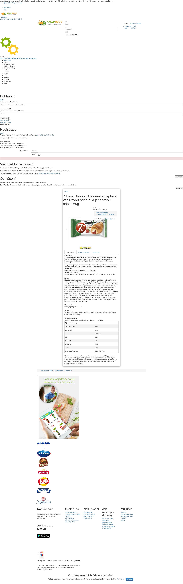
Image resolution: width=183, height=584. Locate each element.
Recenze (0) (96, 252)
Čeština (138, 23)
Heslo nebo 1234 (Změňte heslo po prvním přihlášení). (12, 110)
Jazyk (126, 23)
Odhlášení (18, 19)
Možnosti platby (107, 522)
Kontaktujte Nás (70, 522)
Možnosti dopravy (107, 524)
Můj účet (123, 512)
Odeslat (34, 154)
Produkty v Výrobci (89, 514)
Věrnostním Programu (71, 520)
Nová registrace (5, 121)
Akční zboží (7, 60)
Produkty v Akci (88, 512)
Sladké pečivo (102, 214)
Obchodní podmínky (71, 512)
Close (66, 191)
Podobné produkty (83, 252)
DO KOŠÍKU (133, 27)
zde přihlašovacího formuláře (45, 135)
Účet (1, 19)
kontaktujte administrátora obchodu (49, 174)
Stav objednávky (89, 516)
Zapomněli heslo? (5, 122)
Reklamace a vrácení (108, 526)
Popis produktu (70, 252)
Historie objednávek (9, 19)
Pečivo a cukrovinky (102, 212)
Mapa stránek (88, 518)
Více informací (121, 579)
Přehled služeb (106, 528)
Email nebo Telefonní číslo (8, 102)
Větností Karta (69, 518)
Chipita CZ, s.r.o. (110, 219)
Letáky (123, 520)
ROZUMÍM (129, 579)
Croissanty (111, 214)
